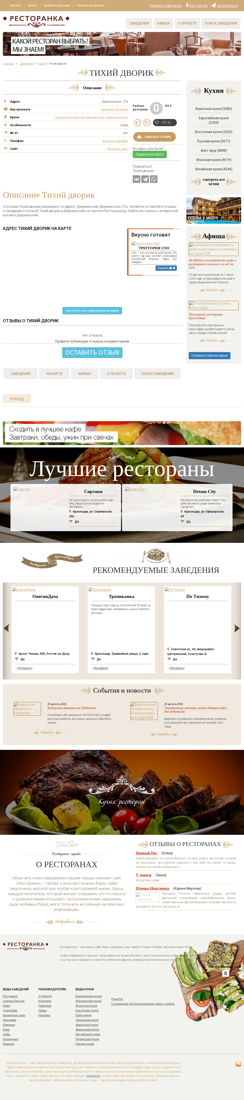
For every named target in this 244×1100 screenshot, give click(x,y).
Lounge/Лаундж (14, 1001)
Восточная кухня (87, 1010)
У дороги (143, 875)
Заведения (139, 23)
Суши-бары (10, 1010)
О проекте (187, 23)
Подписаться (227, 5)
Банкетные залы (14, 1015)
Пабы (6, 1034)
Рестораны (10, 996)
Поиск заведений (221, 23)
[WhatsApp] (154, 179)
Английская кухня (88, 1034)
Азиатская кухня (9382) (213, 109)
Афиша (32, 5)
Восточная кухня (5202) (213, 132)
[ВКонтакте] (136, 179)
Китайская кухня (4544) (213, 169)
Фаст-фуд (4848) (214, 150)
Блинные (9, 1025)
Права (42, 1010)
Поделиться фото (150, 154)
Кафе (6, 1005)
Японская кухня (117, 117)
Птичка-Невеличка (152, 888)
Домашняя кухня (87, 1020)
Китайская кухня (93, 117)
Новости (15, 5)
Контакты (44, 1001)
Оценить (163, 268)
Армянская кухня (87, 1029)
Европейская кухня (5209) (214, 120)
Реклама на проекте (90, 5)
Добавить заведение (166, 6)
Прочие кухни (85, 1044)
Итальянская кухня (89, 1001)
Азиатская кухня (67, 117)
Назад (17, 398)
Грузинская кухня (87, 1039)
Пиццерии (9, 1020)
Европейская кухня (89, 996)
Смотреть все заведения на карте (92, 310)
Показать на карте (114, 109)
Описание (92, 87)
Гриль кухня (83, 1015)
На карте (54, 374)
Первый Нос (146, 853)
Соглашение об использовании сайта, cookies (143, 1004)
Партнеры (44, 1005)
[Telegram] (145, 179)
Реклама (44, 1015)
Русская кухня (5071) (213, 141)
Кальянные (10, 1039)
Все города (198, 5)
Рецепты (117, 999)
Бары (6, 1029)
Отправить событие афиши (209, 355)
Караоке (8, 1044)
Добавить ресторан (57, 5)
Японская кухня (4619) (213, 160)
